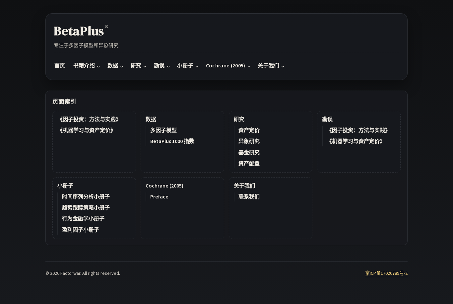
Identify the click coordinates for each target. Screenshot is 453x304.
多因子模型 (163, 130)
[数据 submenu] (121, 66)
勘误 (327, 119)
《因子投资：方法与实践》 (89, 119)
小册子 (65, 186)
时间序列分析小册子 (86, 196)
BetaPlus (81, 30)
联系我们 (249, 196)
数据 (151, 119)
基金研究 (249, 152)
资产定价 (249, 130)
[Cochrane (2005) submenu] (249, 66)
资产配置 (249, 163)
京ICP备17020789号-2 (386, 273)
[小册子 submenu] (197, 66)
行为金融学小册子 (83, 218)
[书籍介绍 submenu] (98, 66)
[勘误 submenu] (168, 66)
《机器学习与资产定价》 (86, 130)
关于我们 (244, 186)
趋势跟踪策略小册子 (86, 207)
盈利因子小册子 (80, 230)
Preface (159, 196)
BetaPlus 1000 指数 (172, 141)
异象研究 (249, 141)
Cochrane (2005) (164, 186)
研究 (239, 119)
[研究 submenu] (145, 66)
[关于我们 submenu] (283, 66)
